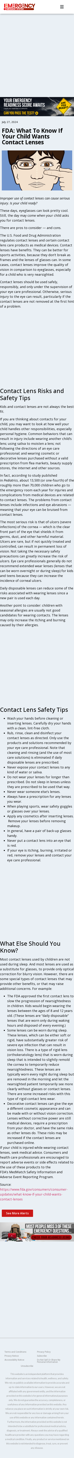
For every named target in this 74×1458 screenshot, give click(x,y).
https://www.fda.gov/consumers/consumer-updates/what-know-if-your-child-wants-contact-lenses (34, 1194)
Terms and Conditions (15, 1352)
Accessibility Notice (14, 1360)
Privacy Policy (44, 1352)
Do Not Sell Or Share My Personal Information (48, 1361)
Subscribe (42, 1356)
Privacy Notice (11, 1356)
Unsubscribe (27, 1366)
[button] (62, 6)
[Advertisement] (37, 52)
